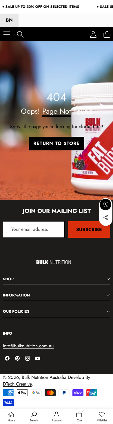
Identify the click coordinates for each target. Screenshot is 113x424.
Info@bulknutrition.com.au (28, 345)
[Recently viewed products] (105, 204)
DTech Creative (17, 384)
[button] (106, 231)
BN (9, 20)
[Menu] (6, 34)
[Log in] (93, 34)
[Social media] (105, 217)
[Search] (20, 34)
